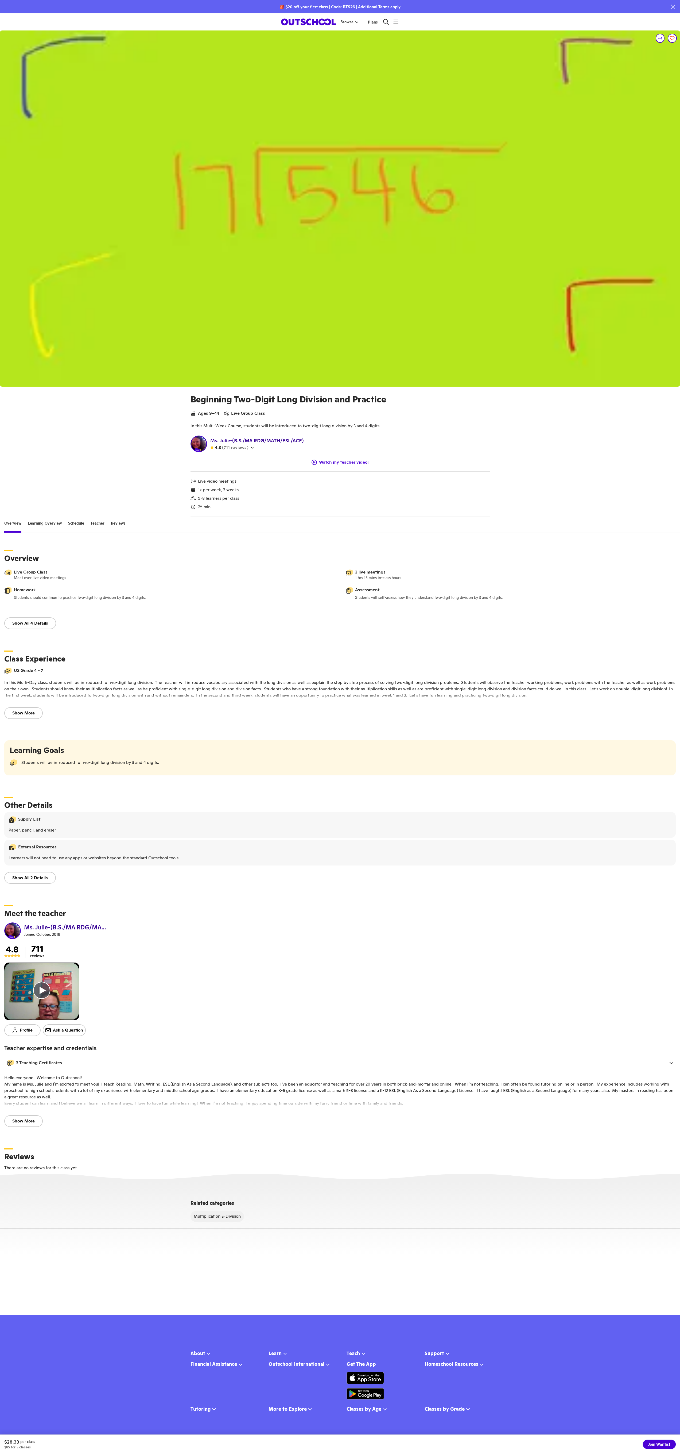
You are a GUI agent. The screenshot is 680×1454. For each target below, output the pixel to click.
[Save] (672, 38)
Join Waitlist (659, 1444)
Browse (346, 22)
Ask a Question (68, 1030)
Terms (383, 6)
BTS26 (349, 6)
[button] (340, 1062)
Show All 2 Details (30, 877)
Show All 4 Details (30, 623)
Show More (23, 713)
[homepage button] (308, 21)
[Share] (660, 38)
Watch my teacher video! (344, 462)
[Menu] (396, 22)
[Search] (386, 22)
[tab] (12, 523)
